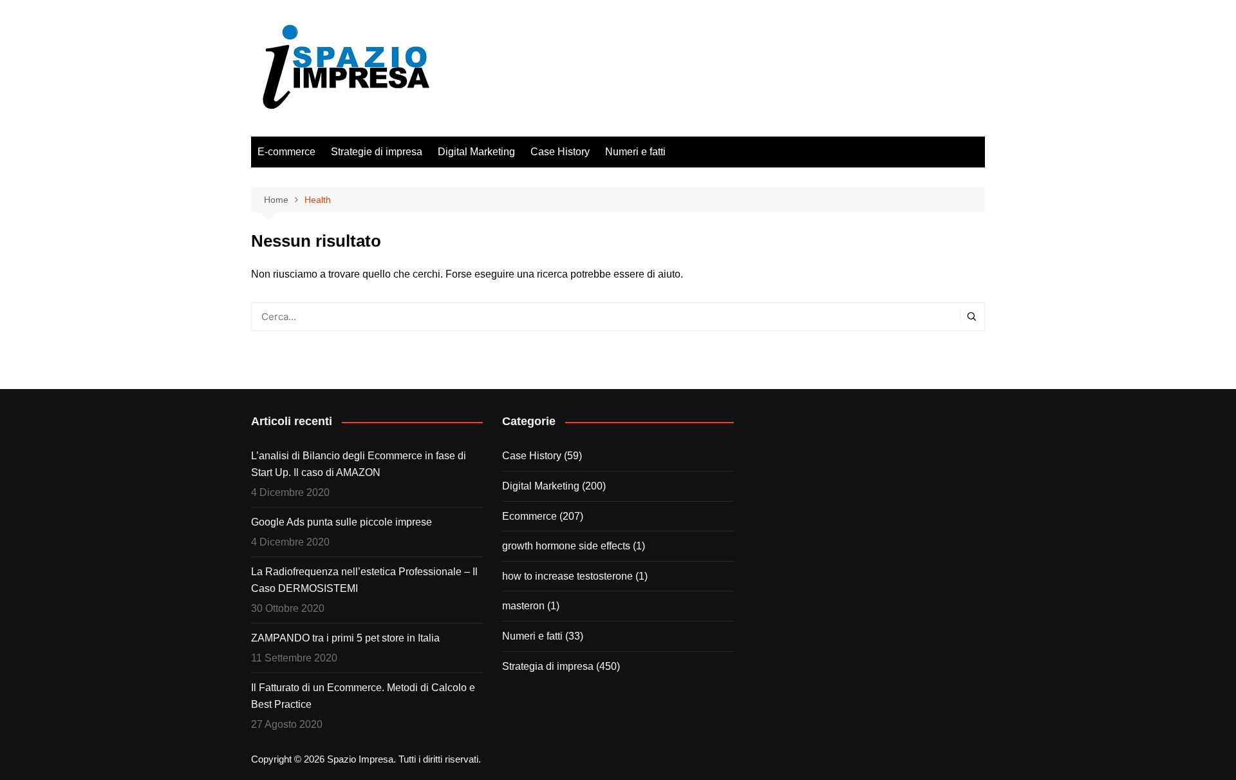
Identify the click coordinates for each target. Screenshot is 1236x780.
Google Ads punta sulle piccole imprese (341, 522)
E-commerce (286, 151)
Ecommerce (529, 516)
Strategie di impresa (376, 151)
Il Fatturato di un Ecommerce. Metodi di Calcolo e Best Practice (363, 696)
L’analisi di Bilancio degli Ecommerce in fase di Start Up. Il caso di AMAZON (358, 464)
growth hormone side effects (566, 545)
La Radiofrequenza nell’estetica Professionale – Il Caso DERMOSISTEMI (364, 580)
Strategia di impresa (548, 666)
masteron (523, 605)
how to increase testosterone (567, 576)
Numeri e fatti (635, 151)
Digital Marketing (476, 151)
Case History (560, 151)
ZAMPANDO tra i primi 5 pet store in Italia (345, 638)
